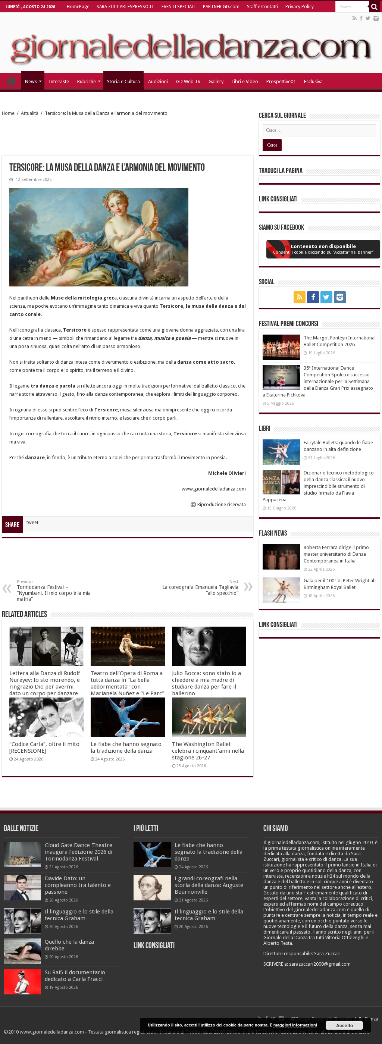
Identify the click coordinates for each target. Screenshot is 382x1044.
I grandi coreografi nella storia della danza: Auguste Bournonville (209, 885)
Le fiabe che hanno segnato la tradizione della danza (126, 747)
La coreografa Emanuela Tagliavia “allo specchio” (200, 587)
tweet (32, 522)
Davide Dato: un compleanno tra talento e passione (78, 885)
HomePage (78, 6)
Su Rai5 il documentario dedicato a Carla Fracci (75, 975)
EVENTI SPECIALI (178, 6)
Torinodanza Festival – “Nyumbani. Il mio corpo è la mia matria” (54, 590)
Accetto (344, 1025)
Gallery (216, 81)
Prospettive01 (281, 81)
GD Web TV (188, 81)
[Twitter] (368, 18)
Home (8, 113)
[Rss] (354, 18)
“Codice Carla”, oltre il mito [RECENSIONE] (44, 747)
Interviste (59, 81)
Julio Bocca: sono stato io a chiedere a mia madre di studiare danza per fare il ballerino (206, 683)
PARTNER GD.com (221, 6)
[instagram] (376, 18)
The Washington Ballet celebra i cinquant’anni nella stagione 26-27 (208, 751)
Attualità (29, 113)
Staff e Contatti (262, 6)
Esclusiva (313, 81)
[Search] (374, 6)
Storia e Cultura (123, 81)
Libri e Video (245, 81)
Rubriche (86, 81)
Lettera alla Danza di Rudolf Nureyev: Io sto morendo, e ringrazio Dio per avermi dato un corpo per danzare (44, 683)
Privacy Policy (299, 6)
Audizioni (158, 81)
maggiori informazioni (295, 1025)
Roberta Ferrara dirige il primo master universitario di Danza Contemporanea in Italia (336, 554)
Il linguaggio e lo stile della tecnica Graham (79, 915)
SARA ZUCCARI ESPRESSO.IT (125, 6)
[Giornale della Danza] (191, 43)
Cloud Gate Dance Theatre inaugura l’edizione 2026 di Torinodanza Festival (78, 852)
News (31, 81)
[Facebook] (361, 18)
